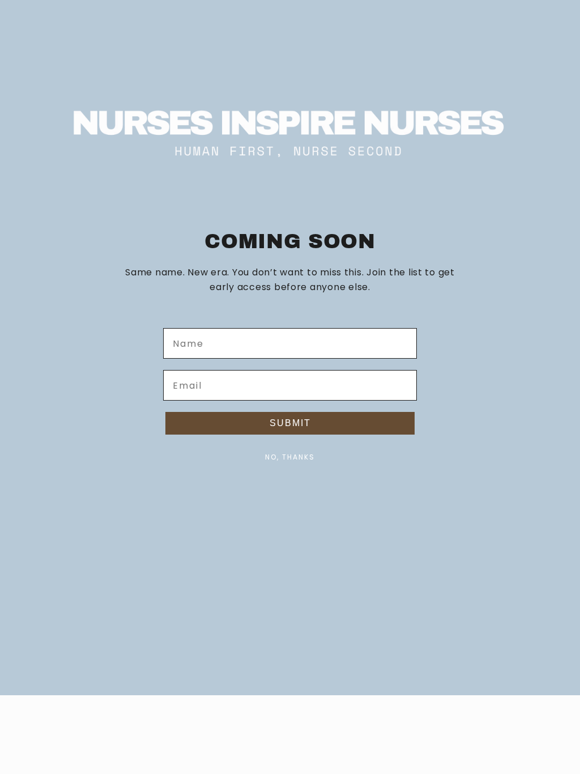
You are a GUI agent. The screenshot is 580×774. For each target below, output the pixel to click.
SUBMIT (290, 423)
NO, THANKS (290, 457)
